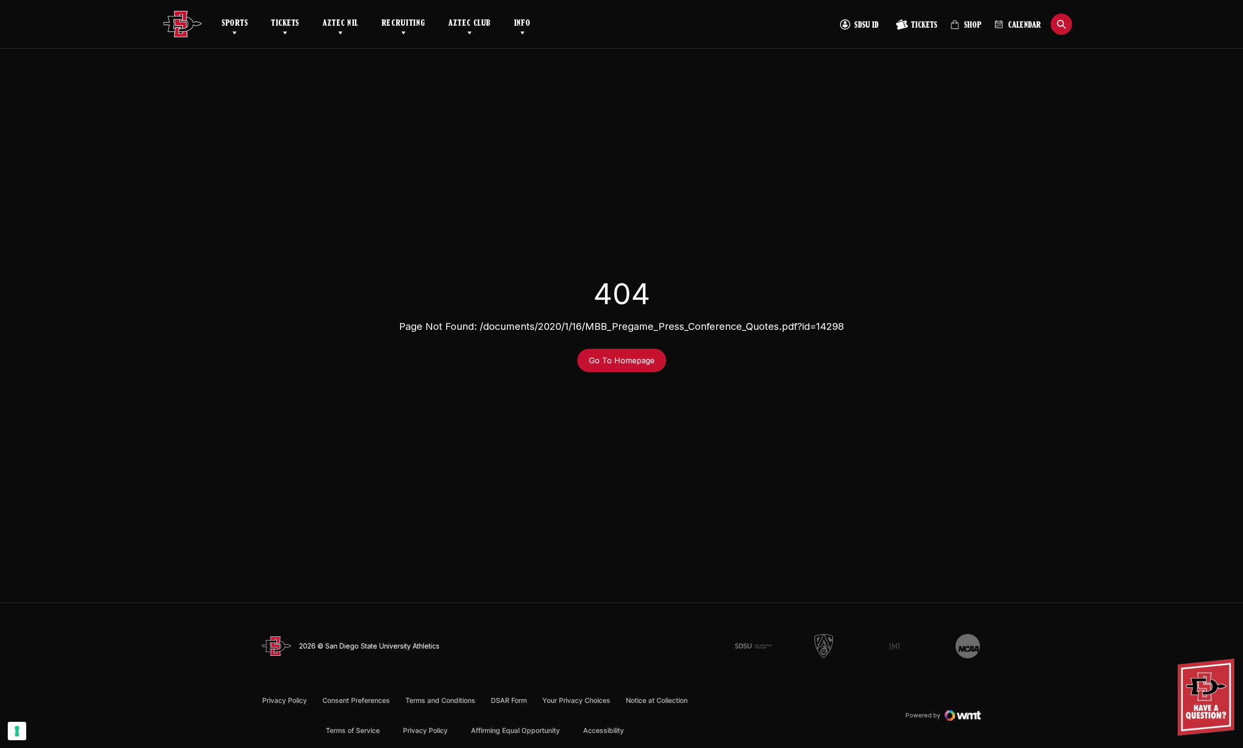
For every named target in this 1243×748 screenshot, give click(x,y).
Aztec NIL (340, 23)
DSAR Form (509, 700)
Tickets (285, 23)
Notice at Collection (657, 700)
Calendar (1024, 25)
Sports (234, 23)
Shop (965, 28)
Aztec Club (469, 23)
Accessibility (603, 730)
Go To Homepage (622, 360)
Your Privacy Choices (576, 700)
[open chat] (1208, 697)
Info (522, 23)
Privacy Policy (284, 700)
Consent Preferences (356, 700)
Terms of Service (353, 730)
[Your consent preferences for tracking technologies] (17, 731)
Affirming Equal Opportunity (515, 730)
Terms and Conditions (440, 700)
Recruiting (403, 23)
